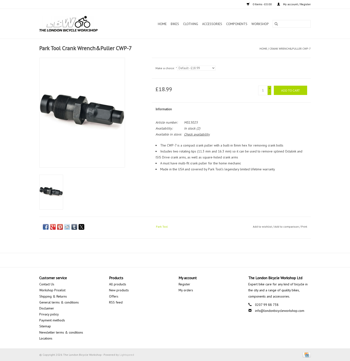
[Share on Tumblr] (74, 227)
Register (184, 284)
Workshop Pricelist (52, 290)
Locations (45, 338)
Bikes (175, 24)
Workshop (260, 24)
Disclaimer (46, 308)
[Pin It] (60, 227)
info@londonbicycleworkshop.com (279, 311)
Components (236, 24)
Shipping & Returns (53, 296)
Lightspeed (127, 354)
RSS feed (116, 302)
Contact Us (46, 284)
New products (119, 290)
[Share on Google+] (53, 227)
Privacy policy (49, 314)
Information (163, 109)
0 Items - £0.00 (262, 4)
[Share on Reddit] (67, 227)
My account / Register (296, 4)
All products (117, 284)
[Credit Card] (306, 354)
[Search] (276, 24)
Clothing (190, 24)
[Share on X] (81, 227)
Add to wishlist (263, 226)
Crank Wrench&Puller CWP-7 (290, 48)
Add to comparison (287, 226)
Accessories (212, 24)
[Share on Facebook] (46, 227)
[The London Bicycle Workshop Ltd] (76, 23)
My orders (186, 290)
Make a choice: (165, 68)
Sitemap (45, 326)
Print (304, 226)
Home (162, 24)
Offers (113, 296)
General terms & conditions (59, 302)
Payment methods (52, 320)
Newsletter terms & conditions (61, 332)
